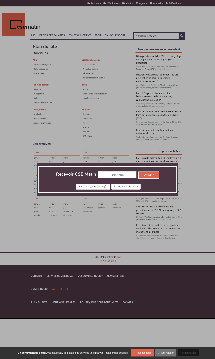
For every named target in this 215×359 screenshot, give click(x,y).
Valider (149, 175)
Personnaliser (188, 352)
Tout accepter (143, 352)
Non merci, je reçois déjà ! (93, 186)
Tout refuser (167, 352)
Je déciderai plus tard (126, 186)
